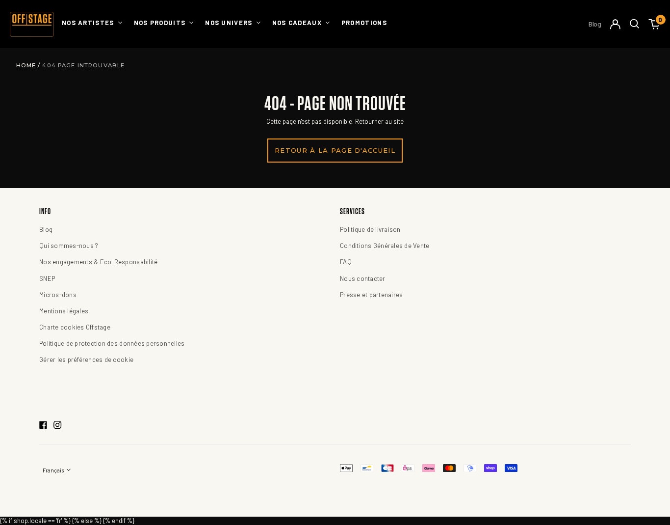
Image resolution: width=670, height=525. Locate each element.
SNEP (47, 278)
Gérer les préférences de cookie (86, 359)
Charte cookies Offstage (74, 327)
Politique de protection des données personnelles (111, 343)
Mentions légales (63, 311)
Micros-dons (58, 295)
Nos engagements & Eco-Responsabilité (98, 262)
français (54, 470)
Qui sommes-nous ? (68, 245)
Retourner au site (379, 121)
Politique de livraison (370, 229)
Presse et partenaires (371, 295)
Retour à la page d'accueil (335, 150)
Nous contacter (363, 278)
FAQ (346, 262)
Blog (595, 24)
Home (27, 65)
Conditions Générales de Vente (385, 245)
